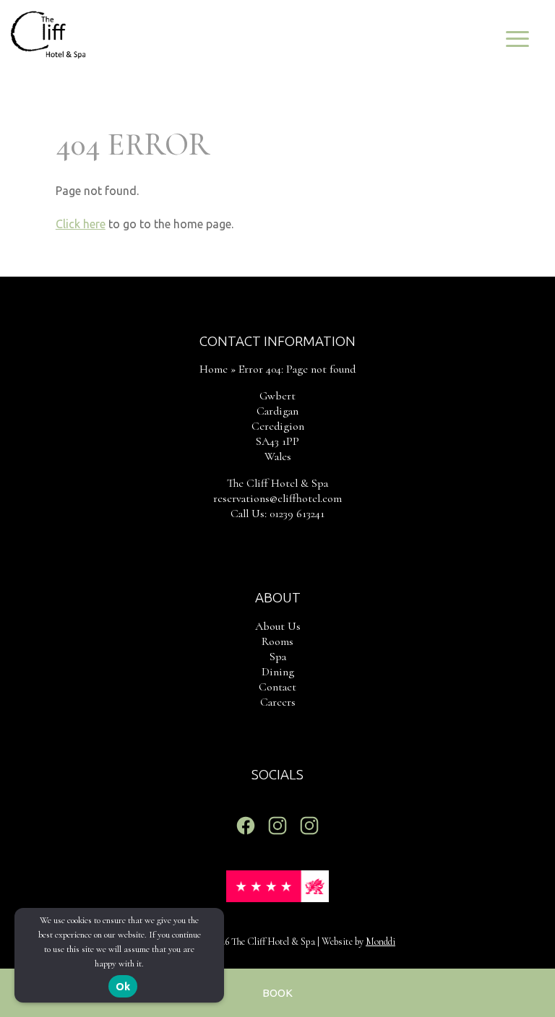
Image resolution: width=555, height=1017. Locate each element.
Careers (278, 702)
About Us (278, 626)
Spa (278, 656)
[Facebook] (246, 825)
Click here (81, 223)
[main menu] (517, 37)
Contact (277, 687)
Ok (123, 986)
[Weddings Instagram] (309, 825)
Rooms (277, 641)
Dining (278, 672)
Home (213, 369)
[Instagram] (277, 825)
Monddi (380, 941)
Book (277, 993)
